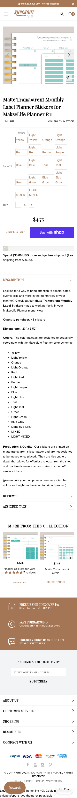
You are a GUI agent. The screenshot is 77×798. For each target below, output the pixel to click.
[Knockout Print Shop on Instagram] (43, 765)
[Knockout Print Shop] (24, 14)
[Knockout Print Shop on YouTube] (35, 765)
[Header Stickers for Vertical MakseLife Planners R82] (20, 545)
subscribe (38, 681)
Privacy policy (52, 781)
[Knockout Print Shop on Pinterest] (50, 765)
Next (70, 558)
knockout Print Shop (42, 772)
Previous (6, 558)
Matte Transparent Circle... (57, 571)
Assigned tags (15, 506)
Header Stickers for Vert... (20, 568)
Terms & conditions (28, 781)
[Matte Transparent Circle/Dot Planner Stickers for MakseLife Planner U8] (57, 546)
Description (13, 280)
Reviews (10, 496)
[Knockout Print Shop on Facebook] (27, 765)
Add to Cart (15, 232)
